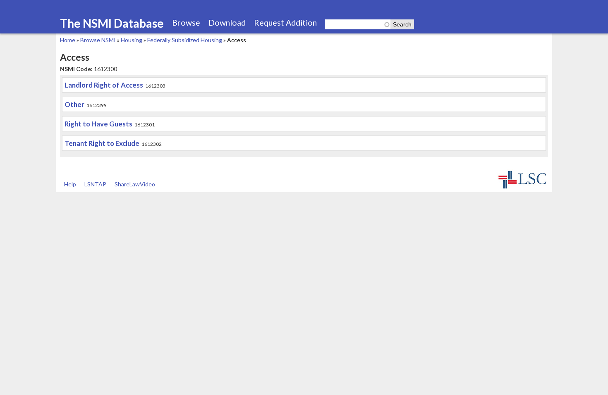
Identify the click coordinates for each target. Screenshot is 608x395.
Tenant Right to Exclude (102, 143)
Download (227, 22)
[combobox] (357, 24)
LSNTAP (95, 184)
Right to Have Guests (98, 123)
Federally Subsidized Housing (184, 39)
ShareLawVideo (135, 184)
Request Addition (285, 22)
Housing (131, 39)
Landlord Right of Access (104, 85)
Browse (186, 22)
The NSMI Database (112, 23)
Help (70, 184)
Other (74, 104)
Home (67, 39)
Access (236, 39)
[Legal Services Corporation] (522, 187)
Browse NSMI (98, 39)
